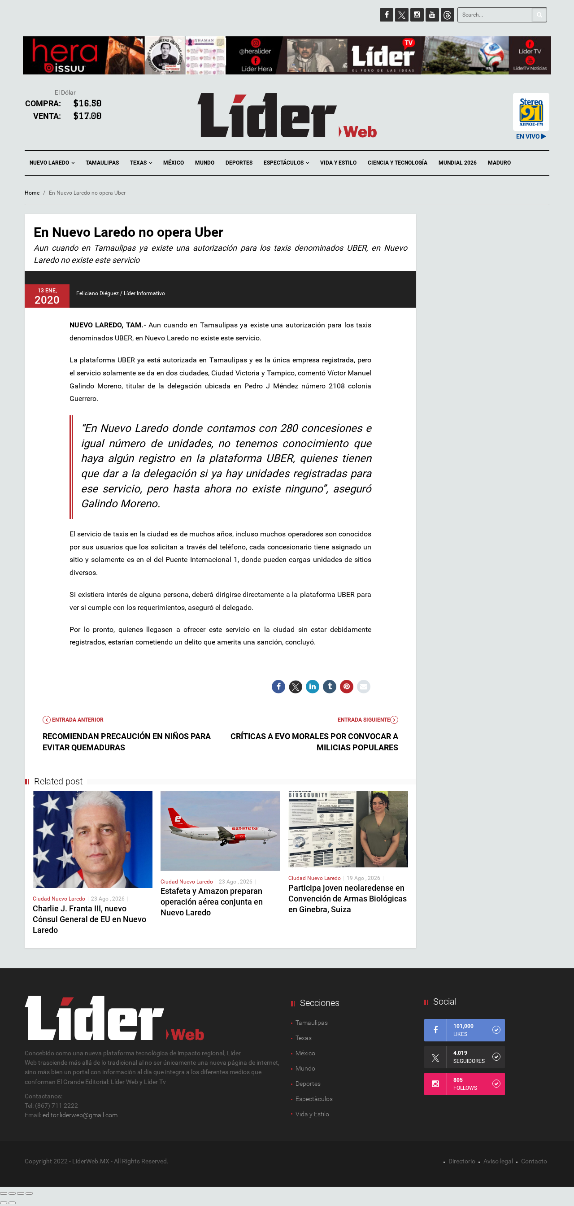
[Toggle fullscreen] (20, 1193)
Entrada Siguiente (364, 720)
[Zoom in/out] (29, 1193)
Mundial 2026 (458, 163)
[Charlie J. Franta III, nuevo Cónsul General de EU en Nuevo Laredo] (92, 839)
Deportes (239, 163)
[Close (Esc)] (3, 1193)
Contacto (534, 1161)
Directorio (461, 1161)
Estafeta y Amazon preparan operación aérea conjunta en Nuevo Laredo (212, 901)
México (173, 163)
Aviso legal (498, 1161)
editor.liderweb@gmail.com (80, 1115)
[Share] (12, 1193)
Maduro (499, 163)
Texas (139, 163)
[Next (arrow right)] (12, 1203)
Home (32, 193)
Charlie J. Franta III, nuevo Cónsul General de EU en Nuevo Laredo (89, 919)
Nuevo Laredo (50, 163)
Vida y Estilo (338, 163)
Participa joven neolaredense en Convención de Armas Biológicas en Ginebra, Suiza (347, 898)
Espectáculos (284, 163)
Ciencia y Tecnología (397, 163)
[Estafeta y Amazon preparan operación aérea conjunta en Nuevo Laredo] (220, 830)
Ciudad (42, 899)
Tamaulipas (102, 163)
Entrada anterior (77, 720)
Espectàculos (314, 1098)
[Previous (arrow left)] (3, 1203)
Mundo (204, 163)
